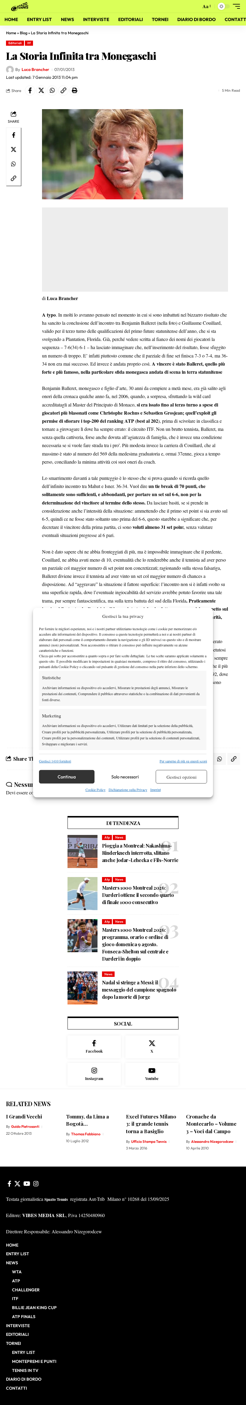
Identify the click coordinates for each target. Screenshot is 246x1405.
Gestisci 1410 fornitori (55, 761)
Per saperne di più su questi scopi (183, 761)
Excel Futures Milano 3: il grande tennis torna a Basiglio (151, 1123)
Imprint (155, 789)
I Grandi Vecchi (24, 1116)
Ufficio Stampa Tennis (148, 1141)
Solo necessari (125, 777)
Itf (29, 43)
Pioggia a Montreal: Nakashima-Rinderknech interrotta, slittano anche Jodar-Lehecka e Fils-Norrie (140, 852)
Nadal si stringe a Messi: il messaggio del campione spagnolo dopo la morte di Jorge (139, 989)
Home (11, 32)
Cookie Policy (96, 789)
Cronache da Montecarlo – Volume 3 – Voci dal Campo (211, 1123)
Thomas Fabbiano (85, 1134)
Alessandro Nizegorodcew (212, 1141)
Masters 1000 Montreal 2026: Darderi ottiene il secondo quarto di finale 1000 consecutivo (138, 895)
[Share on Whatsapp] (52, 90)
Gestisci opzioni (181, 777)
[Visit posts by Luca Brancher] (10, 70)
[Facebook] (94, 1046)
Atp (107, 837)
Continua (67, 777)
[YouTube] (27, 1184)
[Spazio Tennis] (20, 6)
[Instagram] (94, 1074)
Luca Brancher (35, 69)
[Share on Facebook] (30, 90)
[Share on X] (41, 90)
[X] (152, 1046)
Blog (23, 32)
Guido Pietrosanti (25, 1126)
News (119, 837)
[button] (195, 6)
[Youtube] (152, 1074)
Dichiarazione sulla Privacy (128, 789)
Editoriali (15, 43)
